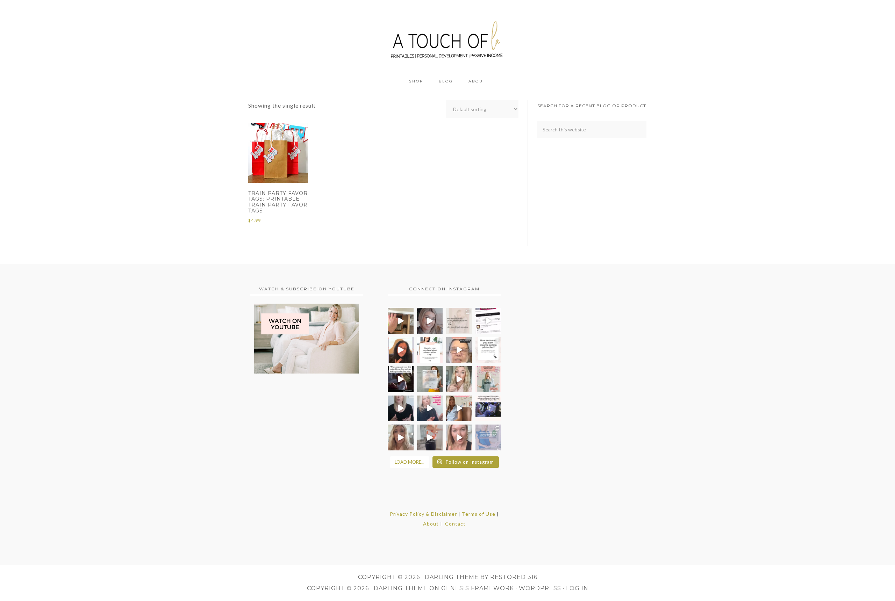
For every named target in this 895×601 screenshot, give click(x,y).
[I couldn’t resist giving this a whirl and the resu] (488, 437)
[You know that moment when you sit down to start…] (430, 350)
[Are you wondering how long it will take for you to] (488, 350)
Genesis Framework (477, 588)
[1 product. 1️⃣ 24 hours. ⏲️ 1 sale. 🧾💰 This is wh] (459, 437)
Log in (577, 588)
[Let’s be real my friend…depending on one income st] (459, 379)
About (431, 524)
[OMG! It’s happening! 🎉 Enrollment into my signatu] (488, 379)
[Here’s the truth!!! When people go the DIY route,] (459, 321)
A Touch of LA (447, 36)
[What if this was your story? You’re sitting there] (430, 379)
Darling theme (452, 577)
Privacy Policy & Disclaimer (423, 514)
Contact (455, 524)
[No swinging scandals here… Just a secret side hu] (488, 408)
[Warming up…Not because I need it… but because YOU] (430, 437)
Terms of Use (478, 514)
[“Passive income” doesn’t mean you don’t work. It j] (430, 408)
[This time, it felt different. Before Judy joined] (459, 350)
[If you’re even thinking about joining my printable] (401, 350)
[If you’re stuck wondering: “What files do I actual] (401, 408)
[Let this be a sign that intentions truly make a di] (401, 321)
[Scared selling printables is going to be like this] (401, 379)
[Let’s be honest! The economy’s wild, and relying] (401, 437)
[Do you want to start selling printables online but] (488, 321)
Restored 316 (513, 577)
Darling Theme (401, 588)
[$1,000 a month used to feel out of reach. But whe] (459, 408)
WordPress (540, 588)
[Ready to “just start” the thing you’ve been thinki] (430, 321)
